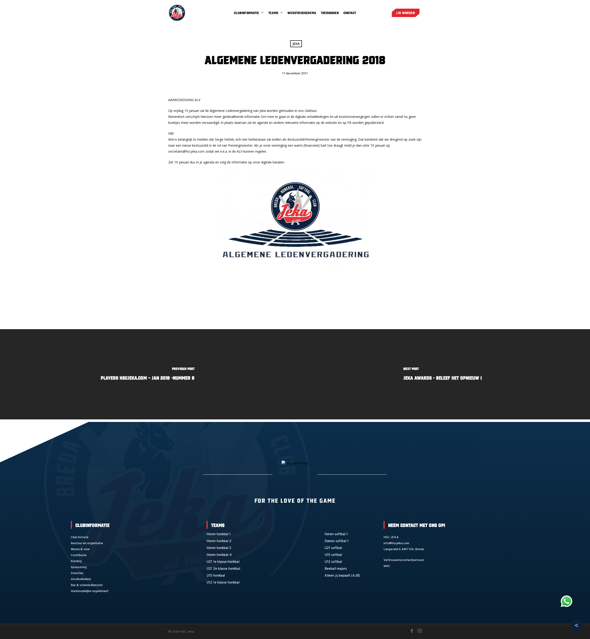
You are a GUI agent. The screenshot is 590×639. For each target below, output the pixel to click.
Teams (217, 524)
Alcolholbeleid (81, 579)
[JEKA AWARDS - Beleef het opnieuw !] (442, 374)
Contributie (79, 555)
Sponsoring (79, 567)
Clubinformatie (92, 524)
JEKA (296, 43)
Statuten (77, 573)
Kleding (76, 561)
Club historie (79, 537)
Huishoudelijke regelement (90, 591)
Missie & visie (80, 549)
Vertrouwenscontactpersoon (404, 560)
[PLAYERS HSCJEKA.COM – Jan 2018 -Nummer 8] (147, 374)
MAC (387, 566)
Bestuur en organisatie (87, 543)
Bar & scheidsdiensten (87, 585)
